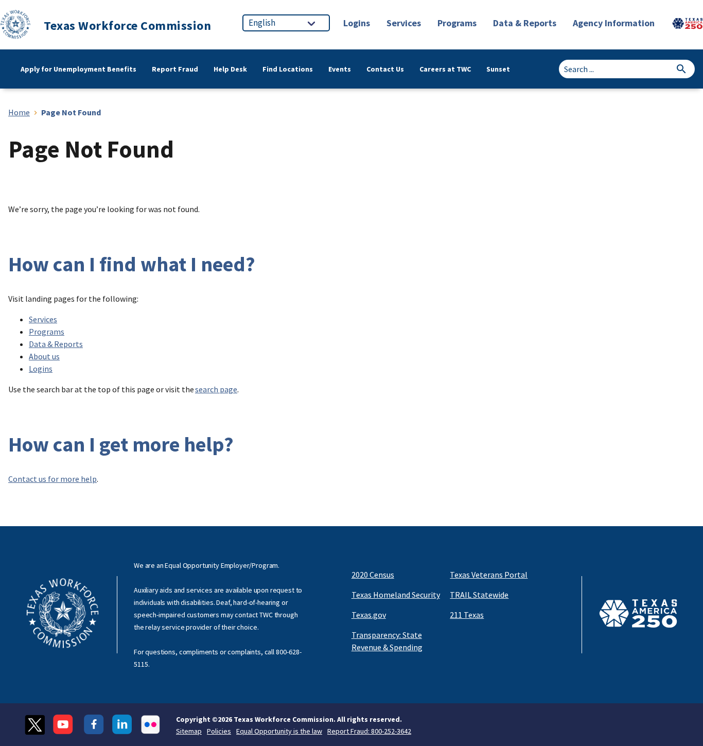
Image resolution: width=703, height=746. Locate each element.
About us (44, 356)
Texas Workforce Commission (127, 26)
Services (43, 319)
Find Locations (287, 69)
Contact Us (385, 69)
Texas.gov (368, 615)
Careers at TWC (445, 69)
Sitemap (189, 731)
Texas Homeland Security (395, 594)
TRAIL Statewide (479, 594)
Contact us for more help (52, 479)
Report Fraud (175, 69)
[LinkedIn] (122, 725)
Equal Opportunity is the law (279, 731)
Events (339, 69)
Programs (46, 331)
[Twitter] (35, 725)
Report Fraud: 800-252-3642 (369, 731)
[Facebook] (94, 725)
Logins (40, 368)
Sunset (498, 69)
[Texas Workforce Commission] (15, 26)
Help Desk (230, 69)
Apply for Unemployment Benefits (78, 69)
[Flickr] (150, 725)
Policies (219, 731)
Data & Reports (56, 344)
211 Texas (467, 615)
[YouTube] (64, 725)
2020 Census (372, 574)
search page (216, 389)
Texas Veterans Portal (489, 574)
